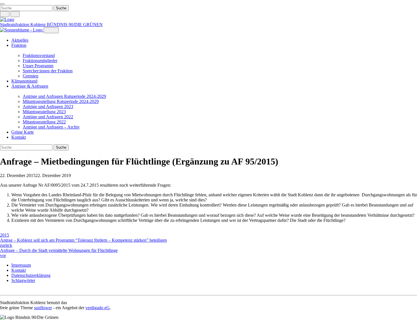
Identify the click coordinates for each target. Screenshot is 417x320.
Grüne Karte (22, 132)
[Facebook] (8, 290)
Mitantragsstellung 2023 (44, 111)
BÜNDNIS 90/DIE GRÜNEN (75, 24)
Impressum (21, 265)
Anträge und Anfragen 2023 (48, 106)
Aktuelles (19, 40)
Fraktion (18, 45)
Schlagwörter (23, 280)
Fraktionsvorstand (39, 55)
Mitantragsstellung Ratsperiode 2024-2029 (61, 101)
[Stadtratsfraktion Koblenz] (7, 19)
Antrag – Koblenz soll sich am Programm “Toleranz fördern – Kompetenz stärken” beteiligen (83, 243)
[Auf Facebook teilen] (3, 230)
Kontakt (18, 137)
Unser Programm (38, 65)
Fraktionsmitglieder (40, 60)
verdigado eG (97, 307)
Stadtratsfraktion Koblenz (23, 24)
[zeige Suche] (4, 14)
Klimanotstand (24, 81)
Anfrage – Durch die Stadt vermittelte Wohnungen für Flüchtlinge (59, 253)
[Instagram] (3, 290)
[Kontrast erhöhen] (15, 14)
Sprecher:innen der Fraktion (48, 70)
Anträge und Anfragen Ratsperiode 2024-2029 (64, 96)
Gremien (30, 75)
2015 (4, 235)
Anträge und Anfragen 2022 (48, 116)
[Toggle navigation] (2, 4)
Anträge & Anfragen (29, 86)
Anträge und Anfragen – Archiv (51, 127)
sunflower (43, 307)
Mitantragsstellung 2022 (44, 121)
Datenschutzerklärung (30, 275)
